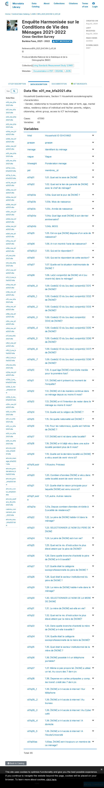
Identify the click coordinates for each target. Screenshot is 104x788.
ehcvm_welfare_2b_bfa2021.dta (11, 502)
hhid (29, 135)
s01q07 (31, 264)
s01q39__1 (32, 689)
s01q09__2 (32, 306)
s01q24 (31, 538)
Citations (73, 3)
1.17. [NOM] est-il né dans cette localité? (65, 436)
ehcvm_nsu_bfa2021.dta (11, 522)
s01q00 (31, 257)
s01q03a (31, 194)
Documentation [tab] (59, 84)
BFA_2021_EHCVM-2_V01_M (49, 14)
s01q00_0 (32, 250)
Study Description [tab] (17, 84)
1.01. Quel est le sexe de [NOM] (61, 177)
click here (51, 779)
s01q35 (30, 647)
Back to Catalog (16, 763)
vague (30, 156)
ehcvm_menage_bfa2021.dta (11, 461)
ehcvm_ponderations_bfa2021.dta (11, 471)
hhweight (32, 163)
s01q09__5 (32, 338)
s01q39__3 (32, 710)
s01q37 (31, 668)
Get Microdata (63, 41)
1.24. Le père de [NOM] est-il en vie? (64, 538)
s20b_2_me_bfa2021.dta (11, 390)
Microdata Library (18, 5)
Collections (59, 3)
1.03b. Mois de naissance (58, 201)
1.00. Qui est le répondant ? (59, 250)
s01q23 (30, 527)
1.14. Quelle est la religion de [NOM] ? (64, 412)
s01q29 (31, 587)
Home (7, 14)
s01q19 (30, 454)
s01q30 (31, 598)
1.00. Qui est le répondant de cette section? (67, 257)
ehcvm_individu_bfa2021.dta (10, 451)
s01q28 (31, 576)
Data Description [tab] (38, 84)
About (46, 3)
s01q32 (30, 615)
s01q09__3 (32, 317)
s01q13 (30, 401)
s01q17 (30, 436)
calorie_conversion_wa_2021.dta (11, 512)
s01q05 (31, 233)
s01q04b (31, 226)
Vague (48, 156)
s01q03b (31, 201)
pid (28, 170)
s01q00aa (32, 741)
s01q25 (30, 545)
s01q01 (30, 177)
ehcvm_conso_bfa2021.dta (11, 492)
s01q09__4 (32, 327)
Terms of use (85, 5)
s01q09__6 (32, 349)
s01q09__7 (32, 359)
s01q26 (31, 555)
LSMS (33, 14)
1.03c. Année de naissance (58, 208)
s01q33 (30, 625)
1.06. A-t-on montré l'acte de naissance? (66, 243)
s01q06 (31, 243)
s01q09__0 (32, 285)
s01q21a (31, 506)
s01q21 (30, 485)
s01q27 (31, 566)
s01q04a (31, 215)
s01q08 (31, 275)
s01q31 (30, 608)
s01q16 (30, 426)
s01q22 (30, 517)
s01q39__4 (32, 720)
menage (31, 149)
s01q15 (30, 419)
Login (95, 7)
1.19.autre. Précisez (55, 464)
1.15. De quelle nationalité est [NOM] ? (64, 419)
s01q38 (31, 678)
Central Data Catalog (20, 14)
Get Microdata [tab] (80, 84)
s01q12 (30, 391)
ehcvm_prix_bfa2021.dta (11, 482)
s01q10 (30, 370)
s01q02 (31, 184)
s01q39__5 (32, 731)
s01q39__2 (32, 699)
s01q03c (31, 208)
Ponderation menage (55, 163)
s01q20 (31, 475)
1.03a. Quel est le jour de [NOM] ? (62, 194)
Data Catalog (35, 5)
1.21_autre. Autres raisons (58, 496)
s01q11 (30, 380)
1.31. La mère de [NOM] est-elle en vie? (65, 608)
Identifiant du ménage (56, 149)
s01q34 (31, 636)
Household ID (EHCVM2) (58, 135)
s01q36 (31, 657)
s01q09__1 (32, 296)
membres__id (51, 170)
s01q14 (30, 412)
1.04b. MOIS (51, 226)
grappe (31, 142)
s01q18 (30, 443)
